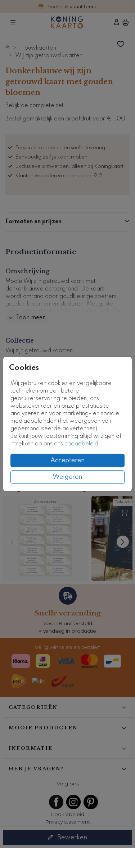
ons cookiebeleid (76, 444)
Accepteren (67, 460)
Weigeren (67, 477)
